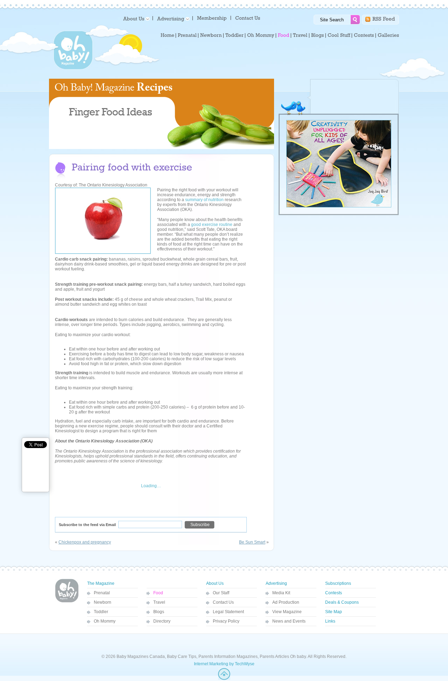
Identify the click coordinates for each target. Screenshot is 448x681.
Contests (333, 592)
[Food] (283, 35)
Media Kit (281, 592)
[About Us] (135, 18)
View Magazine (287, 611)
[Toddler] (234, 35)
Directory (161, 621)
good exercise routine (211, 224)
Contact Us (223, 602)
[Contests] (364, 35)
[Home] (167, 35)
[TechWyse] (224, 678)
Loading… (151, 485)
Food (158, 592)
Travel (159, 602)
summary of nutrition (204, 199)
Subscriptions (338, 583)
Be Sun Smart (252, 542)
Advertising (276, 583)
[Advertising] (172, 18)
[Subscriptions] (212, 17)
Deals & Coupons (342, 602)
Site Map (333, 611)
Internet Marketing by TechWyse (224, 663)
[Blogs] (317, 35)
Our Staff (221, 592)
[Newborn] (211, 35)
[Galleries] (388, 35)
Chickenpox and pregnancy (84, 542)
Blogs (158, 611)
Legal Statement (228, 611)
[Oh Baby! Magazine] (73, 68)
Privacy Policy (226, 621)
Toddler (101, 611)
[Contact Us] (248, 17)
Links (330, 621)
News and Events (289, 621)
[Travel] (300, 35)
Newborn (102, 602)
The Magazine (100, 583)
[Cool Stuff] (339, 35)
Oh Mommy (104, 621)
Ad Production (285, 602)
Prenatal (102, 592)
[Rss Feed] (383, 18)
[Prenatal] (187, 35)
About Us (215, 583)
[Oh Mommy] (260, 35)
